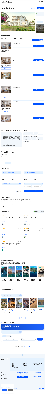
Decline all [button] (10, 389)
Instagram (20, 385)
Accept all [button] (4, 389)
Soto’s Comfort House (18, 312)
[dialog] (7, 388)
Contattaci (3, 377)
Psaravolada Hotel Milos (4, 312)
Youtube (23, 385)
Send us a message (27, 346)
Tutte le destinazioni (15, 367)
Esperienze (24, 364)
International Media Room (5, 378)
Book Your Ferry (33, 190)
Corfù (13, 366)
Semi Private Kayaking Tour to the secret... (11, 281)
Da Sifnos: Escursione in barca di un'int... (4, 281)
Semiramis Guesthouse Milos (11, 312)
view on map (9, 9)
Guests (21, 38)
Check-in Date (4, 38)
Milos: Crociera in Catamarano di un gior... (26, 281)
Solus (25, 311)
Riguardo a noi (3, 375)
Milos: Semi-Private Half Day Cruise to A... (33, 281)
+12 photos (40, 28)
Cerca (40, 339)
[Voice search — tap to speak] (18, 295)
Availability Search (39, 45)
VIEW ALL (22, 256)
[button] (7, 391)
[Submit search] (20, 295)
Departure (22, 338)
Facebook (18, 385)
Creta (13, 365)
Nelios (42, 388)
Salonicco (13, 364)
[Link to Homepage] (5, 3)
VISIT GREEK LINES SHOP (37, 376)
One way (4, 336)
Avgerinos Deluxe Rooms (40, 312)
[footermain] (22, 355)
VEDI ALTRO (22, 285)
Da (3, 338)
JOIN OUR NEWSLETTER (23, 376)
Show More (3, 221)
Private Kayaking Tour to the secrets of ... (19, 281)
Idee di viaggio (25, 363)
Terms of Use (3, 372)
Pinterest (25, 385)
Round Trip (9, 336)
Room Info (6, 53)
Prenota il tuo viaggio (38, 361)
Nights (15, 38)
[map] (37, 2)
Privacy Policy (3, 374)
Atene (13, 363)
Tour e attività (25, 365)
